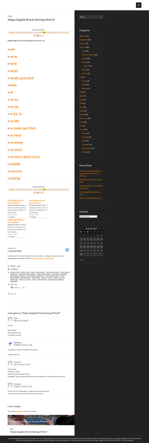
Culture (82, 47)
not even (16, 171)
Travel (81, 129)
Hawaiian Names (88, 55)
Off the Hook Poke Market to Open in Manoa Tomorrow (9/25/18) (90, 173)
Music (84, 62)
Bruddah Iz (83, 40)
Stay (81, 126)
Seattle (84, 152)
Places (84, 88)
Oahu (81, 111)
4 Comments (14, 269)
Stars (81, 122)
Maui (81, 103)
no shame (16, 142)
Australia (85, 137)
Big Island (83, 36)
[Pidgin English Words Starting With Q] (17, 208)
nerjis (14, 71)
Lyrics (86, 66)
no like (14, 121)
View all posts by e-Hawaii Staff (42, 258)
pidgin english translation (35, 276)
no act (14, 99)
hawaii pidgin (25, 272)
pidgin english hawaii (43, 274)
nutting (15, 178)
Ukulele (84, 73)
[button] (138, 5)
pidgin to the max (25, 280)
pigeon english (42, 280)
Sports (84, 70)
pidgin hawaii (36, 278)
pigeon (34, 280)
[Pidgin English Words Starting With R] (38, 208)
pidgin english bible (52, 272)
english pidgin (15, 272)
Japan (84, 141)
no (11, 92)
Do (80, 77)
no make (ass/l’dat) (23, 128)
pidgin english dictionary (27, 274)
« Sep (81, 260)
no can (14, 106)
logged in (19, 411)
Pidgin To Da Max (46, 278)
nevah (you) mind (22, 78)
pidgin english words (52, 276)
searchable (14, 281)
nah (12, 49)
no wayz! (16, 149)
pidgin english (40, 272)
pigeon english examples (56, 280)
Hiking (84, 85)
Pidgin (10, 16)
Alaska (84, 133)
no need (15, 135)
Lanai (81, 99)
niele (13, 85)
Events (84, 81)
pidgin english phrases (17, 276)
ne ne (13, 56)
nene (13, 63)
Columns (82, 43)
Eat (80, 92)
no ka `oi (16, 114)
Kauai (81, 96)
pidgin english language (59, 274)
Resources (83, 118)
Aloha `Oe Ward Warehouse (89, 198)
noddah (15, 164)
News (81, 107)
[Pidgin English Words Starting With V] (17, 228)
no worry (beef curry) (25, 157)
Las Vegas (85, 144)
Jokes (84, 58)
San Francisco (87, 148)
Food (84, 51)
